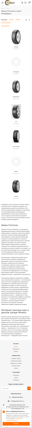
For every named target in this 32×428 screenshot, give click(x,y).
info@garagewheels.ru (17, 401)
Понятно (16, 423)
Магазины (16, 375)
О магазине (16, 372)
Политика (16, 380)
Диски (16, 351)
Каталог (16, 343)
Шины (16, 346)
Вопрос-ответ (16, 366)
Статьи (16, 377)
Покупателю (16, 355)
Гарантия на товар (16, 363)
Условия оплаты (16, 358)
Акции (16, 368)
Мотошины (16, 349)
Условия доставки (16, 361)
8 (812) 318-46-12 (17, 397)
